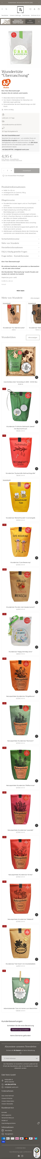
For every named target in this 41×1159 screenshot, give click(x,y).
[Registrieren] (37, 1058)
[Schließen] (39, 21)
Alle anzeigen (35, 298)
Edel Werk (23, 1148)
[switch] (37, 1156)
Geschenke (26, 15)
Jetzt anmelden (30, 21)
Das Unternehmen (8, 1096)
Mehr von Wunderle (10, 243)
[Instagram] (22, 1156)
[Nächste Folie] (39, 2)
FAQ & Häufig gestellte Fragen (14, 251)
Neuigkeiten (9, 1134)
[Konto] (34, 9)
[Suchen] (6, 9)
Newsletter (8, 1130)
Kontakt (4, 1112)
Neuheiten (4, 15)
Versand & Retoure (8, 1118)
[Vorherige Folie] (2, 2)
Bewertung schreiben (20, 1029)
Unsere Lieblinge (15, 15)
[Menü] (2, 9)
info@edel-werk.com (11, 1087)
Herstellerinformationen (12, 247)
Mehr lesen (20, 291)
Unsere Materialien (8, 1101)
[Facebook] (19, 1156)
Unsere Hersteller (7, 1104)
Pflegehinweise (8, 200)
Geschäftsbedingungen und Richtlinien (20, 1152)
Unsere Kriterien (7, 1098)
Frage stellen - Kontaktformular (15, 256)
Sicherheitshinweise (10, 239)
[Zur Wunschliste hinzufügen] (30, 9)
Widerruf (5, 1120)
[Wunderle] (6, 83)
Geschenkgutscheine (8, 1123)
